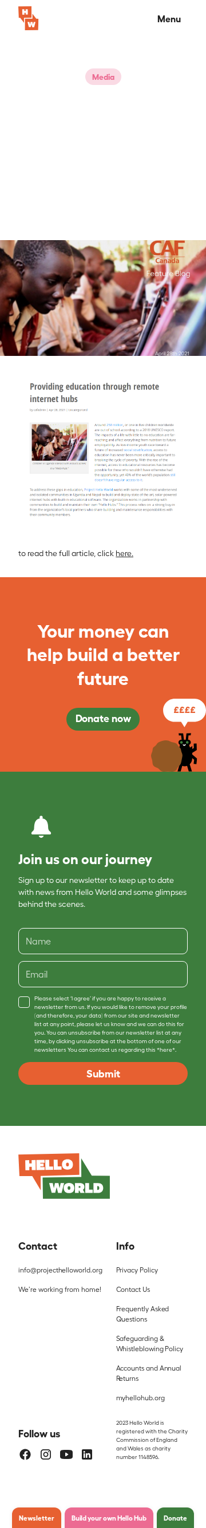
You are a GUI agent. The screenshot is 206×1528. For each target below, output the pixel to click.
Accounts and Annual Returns (149, 1373)
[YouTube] (66, 1454)
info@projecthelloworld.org (60, 1270)
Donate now (103, 717)
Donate (175, 1518)
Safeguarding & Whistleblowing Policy (150, 1343)
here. (124, 553)
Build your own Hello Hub (109, 1518)
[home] (28, 18)
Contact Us (133, 1289)
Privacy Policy (137, 1270)
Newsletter (36, 1518)
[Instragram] (46, 1454)
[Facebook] (25, 1454)
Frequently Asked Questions (142, 1313)
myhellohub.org (140, 1397)
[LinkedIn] (87, 1454)
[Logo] (64, 1176)
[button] (167, 18)
